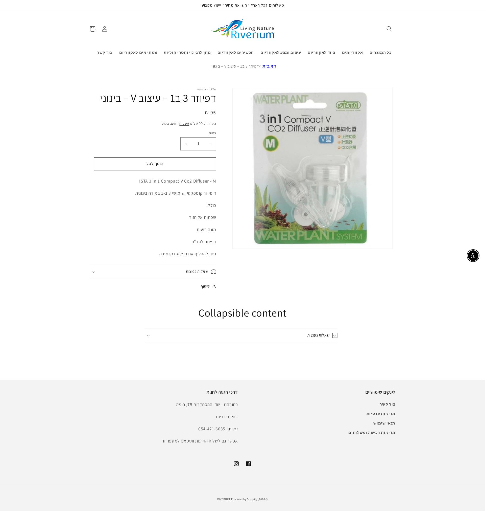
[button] (389, 29)
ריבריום (222, 416)
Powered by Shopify (244, 499)
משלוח (184, 123)
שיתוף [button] (205, 286)
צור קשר (387, 404)
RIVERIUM (223, 499)
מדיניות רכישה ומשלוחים (371, 432)
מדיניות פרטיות (381, 413)
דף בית (269, 66)
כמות (212, 132)
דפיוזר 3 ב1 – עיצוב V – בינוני (235, 66)
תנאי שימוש (384, 423)
